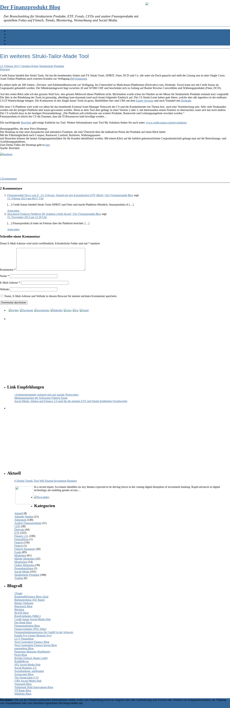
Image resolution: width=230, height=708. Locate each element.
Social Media (21, 571)
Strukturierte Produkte (51, 66)
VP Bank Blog (22, 690)
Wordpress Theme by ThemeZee (18, 706)
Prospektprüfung (23, 568)
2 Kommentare (8, 178)
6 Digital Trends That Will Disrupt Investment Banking (45, 480)
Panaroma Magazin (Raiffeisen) (32, 651)
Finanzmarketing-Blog (27, 625)
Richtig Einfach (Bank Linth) (31, 658)
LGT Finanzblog (24, 638)
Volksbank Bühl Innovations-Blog (33, 687)
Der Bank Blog (23, 622)
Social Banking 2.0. (25, 667)
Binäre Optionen (23, 603)
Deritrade (186, 100)
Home (10, 30)
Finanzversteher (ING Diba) (30, 628)
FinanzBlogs (21, 539)
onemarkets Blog (24, 648)
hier (47, 144)
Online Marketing (24, 565)
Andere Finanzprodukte (27, 523)
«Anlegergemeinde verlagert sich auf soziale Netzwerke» (46, 394)
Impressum (13, 43)
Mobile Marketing (24, 558)
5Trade (18, 593)
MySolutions (78, 78)
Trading (18, 578)
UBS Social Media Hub (28, 680)
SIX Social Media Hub (27, 664)
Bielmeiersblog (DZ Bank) (29, 599)
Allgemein (20, 519)
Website (4, 289)
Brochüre (26, 122)
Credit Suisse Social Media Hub (32, 619)
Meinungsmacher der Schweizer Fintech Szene (41, 397)
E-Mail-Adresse (10, 282)
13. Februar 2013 (10, 66)
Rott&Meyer (21, 661)
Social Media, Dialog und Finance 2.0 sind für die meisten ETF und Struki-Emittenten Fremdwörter (70, 401)
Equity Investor (144, 100)
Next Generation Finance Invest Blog (35, 645)
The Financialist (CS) (26, 677)
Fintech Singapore (24, 548)
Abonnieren (14, 34)
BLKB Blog (21, 612)
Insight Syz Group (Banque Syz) (33, 635)
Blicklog (19, 609)
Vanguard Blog (23, 684)
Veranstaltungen (16, 37)
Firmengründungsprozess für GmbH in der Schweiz (43, 632)
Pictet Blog (20, 654)
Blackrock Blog (23, 606)
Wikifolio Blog (22, 693)
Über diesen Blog (17, 40)
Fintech (18, 542)
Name (4, 275)
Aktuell (18, 513)
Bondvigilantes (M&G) (27, 616)
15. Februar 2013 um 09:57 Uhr (25, 198)
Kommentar (8, 269)
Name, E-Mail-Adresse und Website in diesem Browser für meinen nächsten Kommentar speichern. (60, 296)
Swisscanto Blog (23, 674)
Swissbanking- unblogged (29, 671)
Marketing (20, 555)
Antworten (13, 210)
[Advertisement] (116, 349)
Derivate (19, 529)
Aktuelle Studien (23, 516)
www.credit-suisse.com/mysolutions (166, 122)
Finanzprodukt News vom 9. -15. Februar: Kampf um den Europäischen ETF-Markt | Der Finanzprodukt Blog (70, 195)
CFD (17, 526)
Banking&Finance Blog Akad (31, 596)
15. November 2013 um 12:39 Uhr (27, 217)
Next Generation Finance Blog (31, 641)
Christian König (29, 66)
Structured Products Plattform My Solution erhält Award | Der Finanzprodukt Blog (54, 213)
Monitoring (20, 561)
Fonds (17, 552)
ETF (17, 532)
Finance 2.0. (21, 536)
